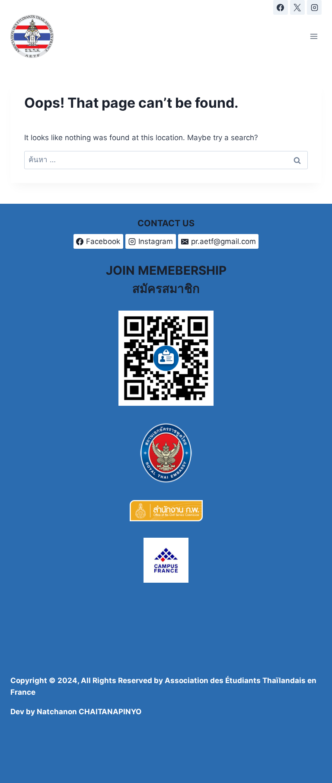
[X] (297, 7)
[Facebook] (280, 7)
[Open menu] (314, 36)
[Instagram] (314, 7)
